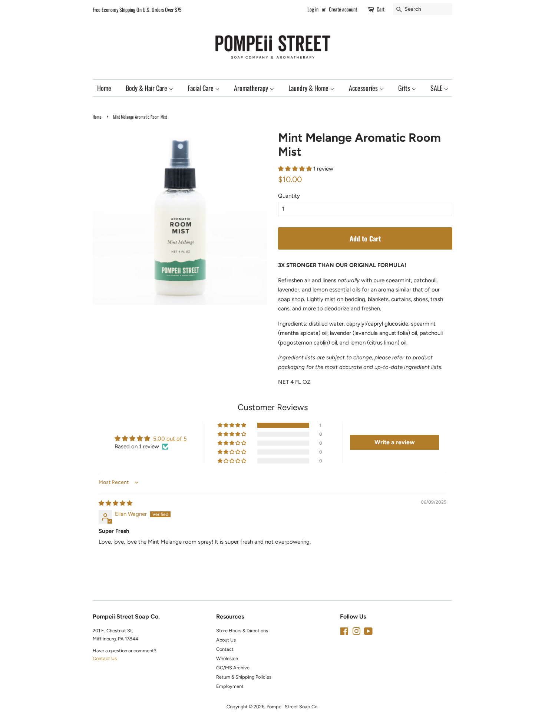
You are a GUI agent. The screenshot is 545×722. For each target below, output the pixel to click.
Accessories (364, 88)
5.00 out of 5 (170, 438)
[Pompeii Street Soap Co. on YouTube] (368, 633)
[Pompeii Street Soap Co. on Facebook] (344, 633)
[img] (115, 503)
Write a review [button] (394, 442)
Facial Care (201, 88)
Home (104, 88)
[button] (295, 168)
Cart (380, 9)
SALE (437, 88)
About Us (226, 640)
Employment (230, 686)
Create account (343, 9)
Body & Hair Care (147, 88)
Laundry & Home (309, 88)
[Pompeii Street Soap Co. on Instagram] (356, 633)
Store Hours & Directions (242, 630)
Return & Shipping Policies (243, 677)
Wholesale (227, 658)
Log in (312, 9)
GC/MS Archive (233, 667)
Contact (225, 649)
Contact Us (105, 658)
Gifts (405, 88)
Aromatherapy (252, 88)
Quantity (289, 195)
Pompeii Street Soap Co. (292, 706)
